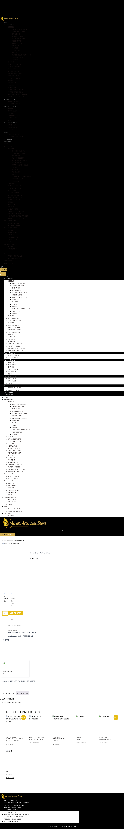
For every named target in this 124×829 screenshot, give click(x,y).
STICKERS (12, 83)
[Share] (116, 2)
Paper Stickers (28, 681)
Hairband (12, 127)
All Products (9, 24)
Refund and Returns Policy (16, 803)
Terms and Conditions (14, 805)
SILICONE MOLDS (15, 76)
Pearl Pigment (15, 78)
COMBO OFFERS (15, 66)
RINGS (14, 52)
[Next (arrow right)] (120, 414)
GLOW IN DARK (14, 104)
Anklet (11, 108)
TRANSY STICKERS (16, 90)
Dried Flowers (15, 64)
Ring (10, 120)
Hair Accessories (10, 122)
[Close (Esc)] (121, 2)
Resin (10, 80)
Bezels (11, 27)
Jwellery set (14, 115)
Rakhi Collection (16, 97)
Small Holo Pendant (21, 55)
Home (6, 22)
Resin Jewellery (10, 99)
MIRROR (15, 48)
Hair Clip (12, 125)
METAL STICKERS (15, 73)
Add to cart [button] (56, 744)
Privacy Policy (10, 800)
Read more (9, 744)
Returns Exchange (12, 807)
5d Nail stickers (15, 137)
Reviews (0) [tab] (22, 693)
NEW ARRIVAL (8, 141)
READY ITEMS (13, 101)
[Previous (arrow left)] (3, 414)
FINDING (15, 59)
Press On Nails (15, 134)
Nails (6, 132)
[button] (26, 546)
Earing (11, 113)
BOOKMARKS (17, 41)
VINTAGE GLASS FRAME (18, 94)
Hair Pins (16, 34)
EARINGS (15, 45)
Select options (34, 742)
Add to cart (16, 613)
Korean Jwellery (10, 106)
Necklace (12, 118)
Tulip (10, 129)
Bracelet (12, 111)
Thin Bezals (17, 57)
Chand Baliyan (19, 32)
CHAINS (11, 62)
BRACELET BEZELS (20, 43)
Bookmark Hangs (20, 39)
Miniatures (13, 87)
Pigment (12, 85)
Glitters (12, 69)
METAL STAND (14, 71)
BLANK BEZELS (18, 36)
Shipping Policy (11, 810)
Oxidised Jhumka (19, 29)
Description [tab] (9, 693)
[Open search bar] (2, 267)
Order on (8, 672)
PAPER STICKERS (15, 92)
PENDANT (16, 50)
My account (8, 139)
